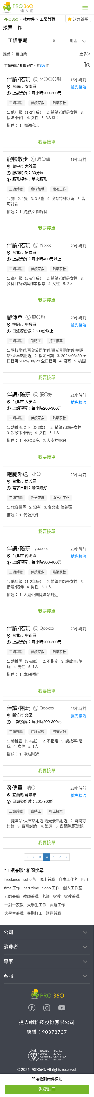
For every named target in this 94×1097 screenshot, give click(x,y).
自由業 (21, 54)
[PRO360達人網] (32, 1010)
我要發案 (80, 19)
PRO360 (11, 19)
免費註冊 (47, 1089)
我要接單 (46, 142)
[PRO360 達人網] (17, 7)
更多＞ (85, 54)
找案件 (29, 19)
